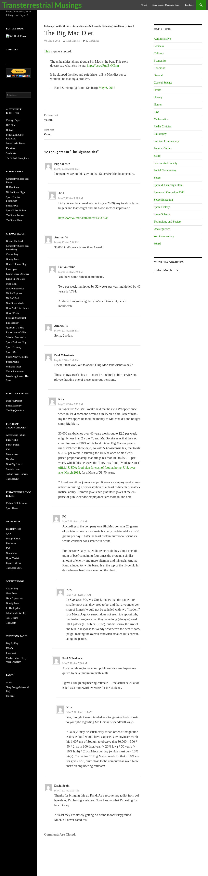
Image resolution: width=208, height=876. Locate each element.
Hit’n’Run (11, 125)
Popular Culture (163, 148)
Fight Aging (12, 439)
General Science (163, 82)
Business (159, 46)
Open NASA (12, 313)
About (144, 5)
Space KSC (11, 352)
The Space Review (15, 215)
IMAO (9, 648)
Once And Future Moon (17, 308)
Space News (12, 205)
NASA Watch (12, 298)
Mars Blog (11, 283)
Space (157, 177)
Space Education (163, 199)
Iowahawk (11, 653)
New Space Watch (15, 303)
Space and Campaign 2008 (169, 192)
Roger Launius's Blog (16, 332)
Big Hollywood (13, 528)
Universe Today (13, 366)
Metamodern (12, 454)
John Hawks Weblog (16, 613)
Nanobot (10, 459)
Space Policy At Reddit (17, 356)
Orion (49, 132)
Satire (157, 155)
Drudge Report (13, 538)
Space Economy (14, 347)
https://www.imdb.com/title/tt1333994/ (83, 218)
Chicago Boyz (13, 120)
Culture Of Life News (16, 503)
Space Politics (13, 361)
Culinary (48, 26)
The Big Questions (15, 410)
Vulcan (51, 117)
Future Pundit (12, 444)
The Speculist (12, 478)
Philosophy (160, 133)
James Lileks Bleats (15, 143)
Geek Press (11, 593)
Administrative (162, 38)
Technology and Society (114, 26)
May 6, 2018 (107, 87)
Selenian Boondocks (16, 337)
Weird (131, 26)
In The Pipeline (13, 608)
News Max (11, 553)
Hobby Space (12, 187)
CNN (8, 533)
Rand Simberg (73, 40)
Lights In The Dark (15, 278)
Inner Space (11, 269)
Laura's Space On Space (17, 274)
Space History (162, 207)
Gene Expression (14, 598)
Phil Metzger (12, 322)
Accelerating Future (15, 435)
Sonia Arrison (13, 469)
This (47, 51)
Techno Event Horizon (17, 474)
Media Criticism (71, 26)
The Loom (11, 622)
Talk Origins (12, 617)
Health (57, 26)
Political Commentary (166, 141)
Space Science (162, 214)
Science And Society (90, 26)
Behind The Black (14, 241)
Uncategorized (162, 228)
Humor (158, 104)
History (158, 97)
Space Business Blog (16, 342)
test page (189, 5)
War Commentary (164, 236)
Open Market (12, 558)
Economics (160, 60)
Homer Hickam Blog (16, 264)
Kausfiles (10, 148)
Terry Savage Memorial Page (165, 5)
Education (159, 68)
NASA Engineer (14, 293)
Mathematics (161, 119)
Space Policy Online (16, 210)
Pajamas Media (13, 563)
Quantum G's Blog (15, 327)
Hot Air (9, 130)
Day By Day (12, 643)
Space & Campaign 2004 (168, 185)
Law (156, 111)
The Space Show (14, 220)
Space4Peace (12, 508)
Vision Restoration (15, 371)
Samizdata (11, 153)
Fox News (11, 543)
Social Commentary (165, 170)
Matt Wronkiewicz (15, 288)
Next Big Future (14, 464)
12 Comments (92, 40)
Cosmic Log (12, 254)
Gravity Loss (12, 259)
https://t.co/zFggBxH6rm (103, 65)
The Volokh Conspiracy (17, 158)
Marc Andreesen (14, 400)
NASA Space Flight (15, 192)
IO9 (8, 449)
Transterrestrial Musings (42, 4)
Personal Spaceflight (16, 317)
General (158, 75)
